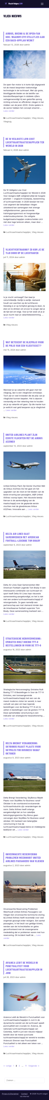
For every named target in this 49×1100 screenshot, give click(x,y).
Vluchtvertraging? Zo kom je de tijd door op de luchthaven (25, 251)
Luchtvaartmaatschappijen (18, 118)
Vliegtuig (7, 121)
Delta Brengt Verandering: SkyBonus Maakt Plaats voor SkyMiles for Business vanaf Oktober (23, 748)
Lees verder (8, 111)
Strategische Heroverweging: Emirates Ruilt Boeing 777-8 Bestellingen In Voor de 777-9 (23, 642)
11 (26, 1066)
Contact (24, 1094)
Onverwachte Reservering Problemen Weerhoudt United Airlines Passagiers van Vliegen (25, 857)
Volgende (33, 1066)
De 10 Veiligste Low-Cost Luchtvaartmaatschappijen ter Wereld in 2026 (25, 142)
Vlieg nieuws (37, 118)
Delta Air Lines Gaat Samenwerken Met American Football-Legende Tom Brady (23, 537)
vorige (7, 1066)
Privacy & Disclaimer (10, 1094)
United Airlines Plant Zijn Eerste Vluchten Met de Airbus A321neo (24, 438)
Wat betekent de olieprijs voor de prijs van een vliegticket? (25, 343)
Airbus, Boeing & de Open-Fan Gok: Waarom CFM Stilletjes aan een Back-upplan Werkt (25, 37)
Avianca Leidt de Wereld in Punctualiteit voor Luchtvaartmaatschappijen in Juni (24, 968)
